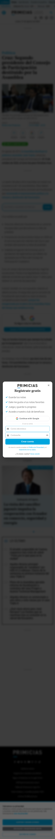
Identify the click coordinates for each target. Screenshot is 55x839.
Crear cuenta (27, 441)
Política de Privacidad (36, 447)
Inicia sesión (35, 454)
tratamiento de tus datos (27, 450)
